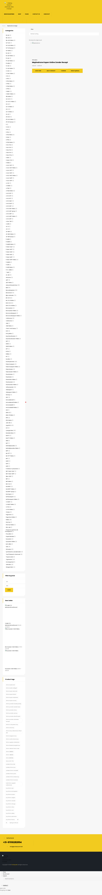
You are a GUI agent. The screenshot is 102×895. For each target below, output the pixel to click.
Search (99, 879)
